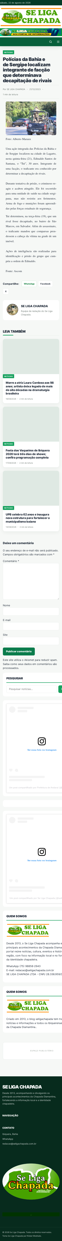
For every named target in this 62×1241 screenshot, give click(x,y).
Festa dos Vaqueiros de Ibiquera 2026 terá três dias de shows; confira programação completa (28, 454)
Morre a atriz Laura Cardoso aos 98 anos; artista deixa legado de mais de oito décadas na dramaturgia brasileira (30, 388)
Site (5, 634)
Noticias (8, 52)
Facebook (45, 283)
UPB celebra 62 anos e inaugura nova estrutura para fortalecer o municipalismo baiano (28, 518)
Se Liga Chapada (22, 1087)
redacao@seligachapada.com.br (19, 1143)
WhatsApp (29, 283)
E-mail (6, 620)
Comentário (11, 561)
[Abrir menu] (58, 41)
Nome (6, 605)
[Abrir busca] (50, 41)
